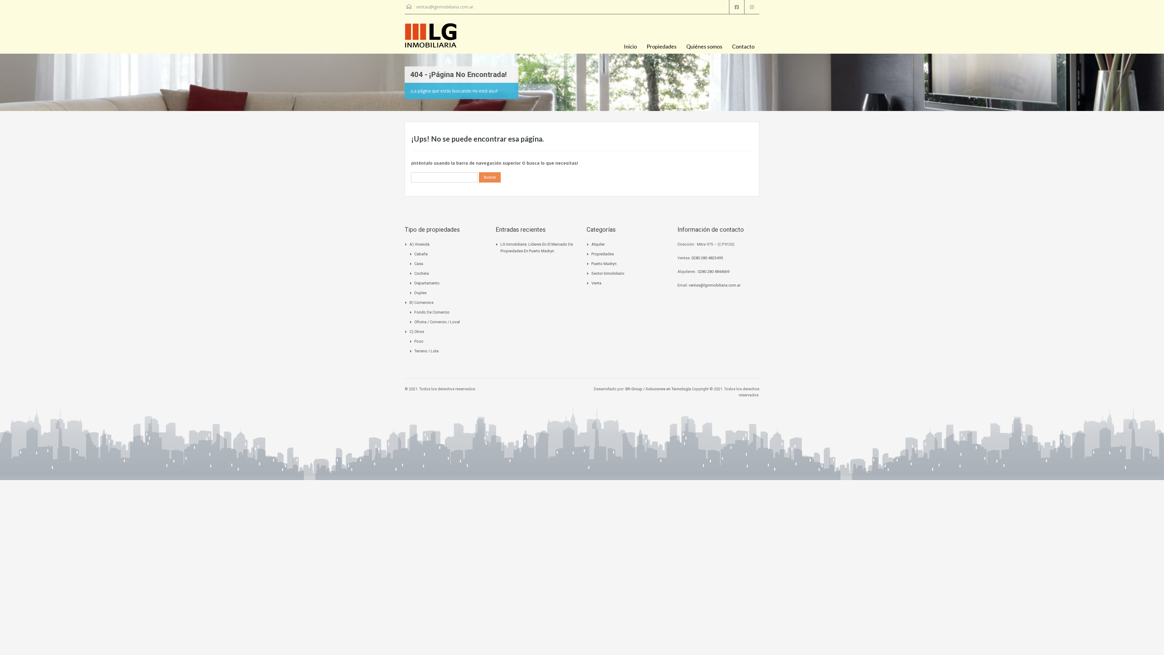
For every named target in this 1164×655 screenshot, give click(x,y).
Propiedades (662, 46)
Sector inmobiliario (607, 273)
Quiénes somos (704, 46)
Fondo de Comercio (432, 312)
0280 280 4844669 (713, 271)
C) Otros (417, 331)
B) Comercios (421, 302)
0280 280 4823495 (707, 258)
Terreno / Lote (426, 351)
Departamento (427, 283)
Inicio (630, 46)
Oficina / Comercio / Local (437, 322)
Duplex (420, 293)
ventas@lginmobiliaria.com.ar (444, 7)
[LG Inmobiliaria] (431, 38)
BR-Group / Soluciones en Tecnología (658, 389)
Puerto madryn (604, 263)
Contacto (743, 46)
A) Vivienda (420, 244)
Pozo (418, 341)
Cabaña (421, 254)
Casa (418, 263)
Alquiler (598, 244)
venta (596, 283)
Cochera (421, 273)
